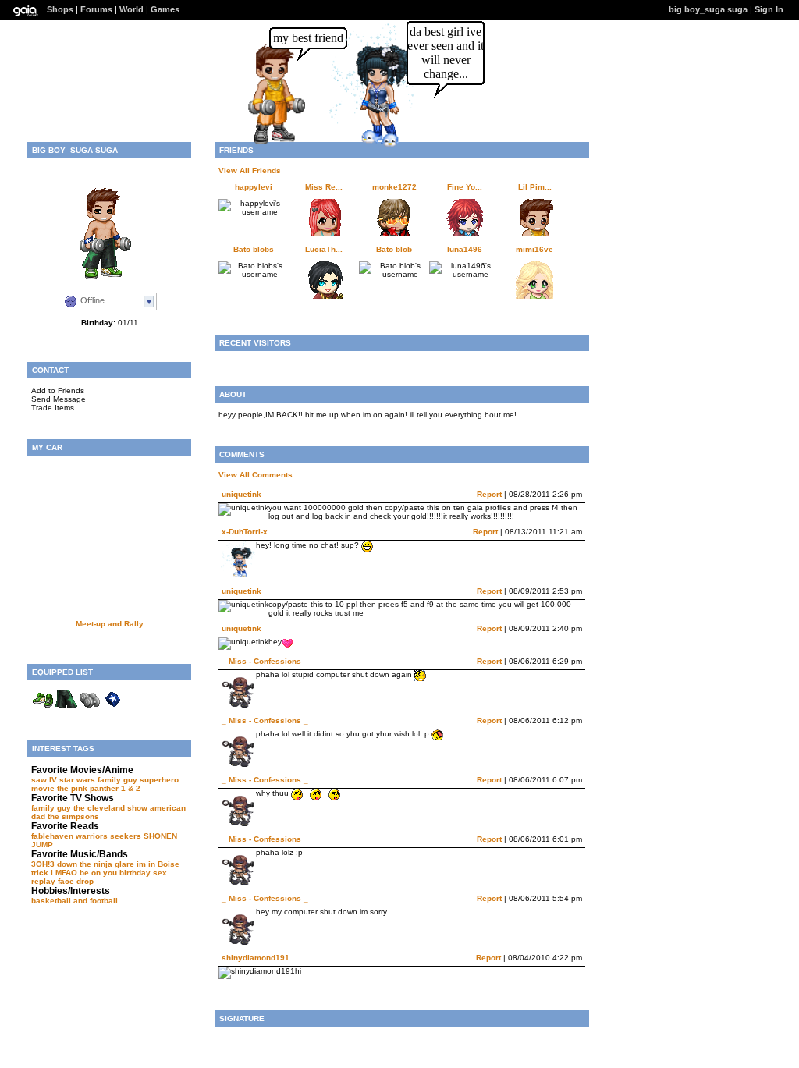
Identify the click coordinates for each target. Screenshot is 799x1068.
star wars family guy (98, 779)
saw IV (44, 779)
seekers (125, 836)
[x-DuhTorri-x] (372, 145)
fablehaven (52, 836)
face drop (76, 881)
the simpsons (73, 816)
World (131, 9)
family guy (51, 808)
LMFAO (64, 872)
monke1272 (394, 187)
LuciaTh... (324, 249)
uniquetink (241, 494)
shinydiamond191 (255, 957)
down (67, 864)
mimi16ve (534, 249)
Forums (96, 9)
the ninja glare (107, 864)
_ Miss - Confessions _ (265, 661)
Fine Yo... (464, 187)
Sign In (769, 9)
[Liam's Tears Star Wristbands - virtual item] (113, 708)
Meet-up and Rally (110, 623)
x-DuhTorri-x (245, 531)
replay (43, 881)
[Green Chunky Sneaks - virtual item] (43, 708)
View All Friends (249, 170)
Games (165, 9)
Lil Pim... (535, 187)
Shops (60, 9)
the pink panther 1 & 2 (98, 788)
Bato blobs (253, 249)
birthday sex (143, 872)
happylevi (253, 187)
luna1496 (464, 249)
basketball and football (74, 900)
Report (489, 494)
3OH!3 (43, 864)
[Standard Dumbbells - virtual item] (89, 708)
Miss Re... (324, 187)
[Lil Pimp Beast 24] (280, 144)
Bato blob (394, 249)
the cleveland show (110, 808)
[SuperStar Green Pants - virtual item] (66, 708)
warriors (92, 836)
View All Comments (255, 474)
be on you (98, 872)
